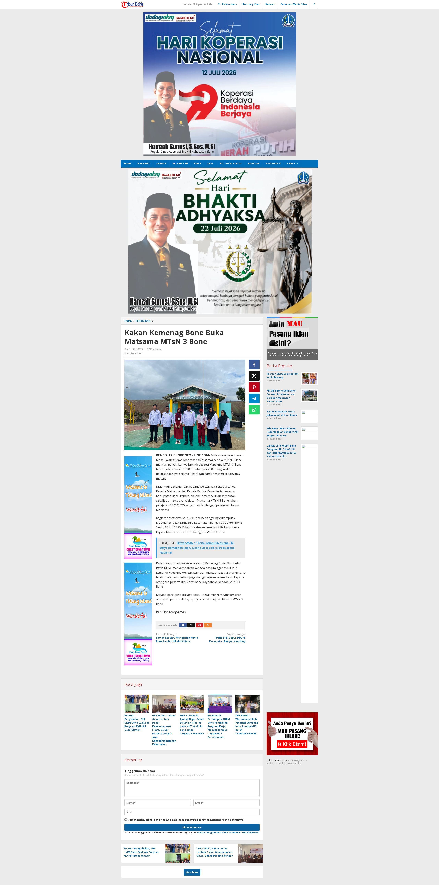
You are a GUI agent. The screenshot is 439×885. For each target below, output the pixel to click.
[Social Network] (314, 4)
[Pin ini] (254, 387)
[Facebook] (183, 625)
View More (192, 872)
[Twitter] (191, 625)
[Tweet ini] (254, 376)
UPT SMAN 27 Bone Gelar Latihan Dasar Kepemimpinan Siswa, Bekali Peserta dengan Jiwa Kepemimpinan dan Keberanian (164, 730)
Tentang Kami (297, 760)
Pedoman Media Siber (290, 763)
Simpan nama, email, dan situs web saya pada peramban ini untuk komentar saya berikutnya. (185, 819)
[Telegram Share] (254, 398)
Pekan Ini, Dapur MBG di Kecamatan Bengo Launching (227, 637)
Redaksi (271, 763)
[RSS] (208, 625)
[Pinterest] (199, 625)
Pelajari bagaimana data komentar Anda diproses (228, 832)
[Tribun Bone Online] (132, 4)
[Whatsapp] (254, 409)
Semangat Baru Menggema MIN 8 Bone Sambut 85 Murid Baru (177, 637)
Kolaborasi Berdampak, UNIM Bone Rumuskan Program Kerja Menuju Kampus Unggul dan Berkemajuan (219, 726)
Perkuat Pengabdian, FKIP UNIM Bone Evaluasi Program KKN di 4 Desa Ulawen (136, 722)
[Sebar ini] (254, 364)
